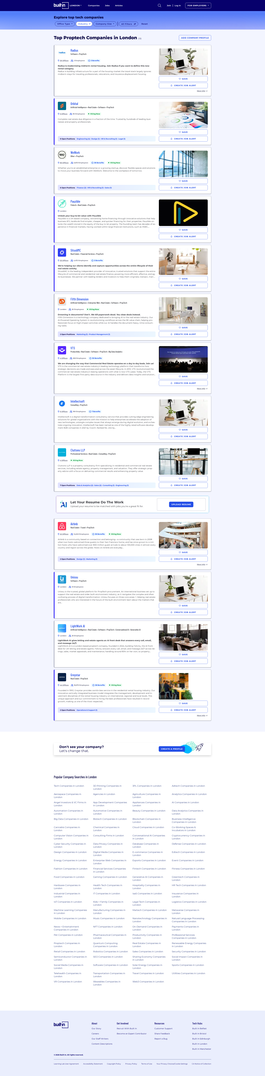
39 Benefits (97, 358)
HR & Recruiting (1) (109, 139)
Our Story (96, 1028)
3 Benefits (95, 61)
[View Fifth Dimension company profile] (133, 317)
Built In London (199, 1044)
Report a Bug (160, 1038)
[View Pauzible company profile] (133, 219)
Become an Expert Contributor (132, 1033)
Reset (144, 24)
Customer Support (163, 1028)
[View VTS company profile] (133, 368)
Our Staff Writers (100, 1038)
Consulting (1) (109, 485)
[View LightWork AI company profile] (133, 644)
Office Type (64, 24)
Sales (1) (108, 188)
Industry (83, 24)
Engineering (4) (83, 139)
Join (169, 5)
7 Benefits (96, 411)
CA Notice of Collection (201, 1064)
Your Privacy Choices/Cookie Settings (172, 1064)
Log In (178, 5)
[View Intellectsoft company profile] (133, 419)
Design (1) (95, 139)
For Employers (197, 5)
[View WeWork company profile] (133, 170)
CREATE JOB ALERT (184, 85)
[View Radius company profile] (133, 70)
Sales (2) (98, 485)
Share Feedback (162, 1033)
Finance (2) (82, 188)
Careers (95, 1033)
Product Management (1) (99, 334)
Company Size (104, 24)
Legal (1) (121, 139)
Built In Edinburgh (201, 1038)
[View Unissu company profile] (133, 595)
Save (185, 79)
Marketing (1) (82, 334)
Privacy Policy (131, 1064)
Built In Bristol (199, 1033)
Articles (119, 5)
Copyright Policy (114, 1064)
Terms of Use (146, 1064)
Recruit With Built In (127, 1028)
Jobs (107, 5)
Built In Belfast (199, 1028)
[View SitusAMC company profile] (133, 268)
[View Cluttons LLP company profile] (133, 468)
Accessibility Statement (93, 1064)
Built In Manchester (201, 1049)
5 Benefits (98, 260)
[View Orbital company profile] (133, 121)
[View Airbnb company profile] (133, 544)
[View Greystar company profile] (133, 695)
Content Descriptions (102, 1044)
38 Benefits (99, 163)
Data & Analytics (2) (85, 485)
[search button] (159, 5)
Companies (94, 5)
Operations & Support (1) (87, 710)
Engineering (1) (122, 485)
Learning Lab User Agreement (66, 1064)
